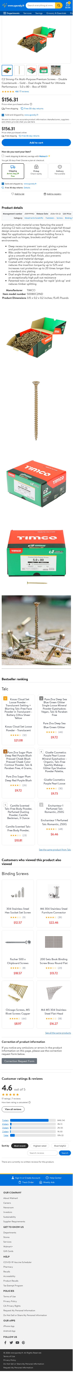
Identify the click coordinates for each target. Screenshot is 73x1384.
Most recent (20, 1145)
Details (27, 187)
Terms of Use (9, 1296)
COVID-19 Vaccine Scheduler (17, 1262)
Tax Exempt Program (13, 1285)
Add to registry (54, 193)
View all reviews (13, 1109)
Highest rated (39, 1145)
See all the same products (58, 1032)
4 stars (5, 1124)
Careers (7, 1202)
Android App (9, 1330)
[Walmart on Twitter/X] (11, 1343)
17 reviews (24, 91)
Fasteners (50, 217)
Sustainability (9, 1216)
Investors (7, 1212)
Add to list (19, 193)
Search (65, 1152)
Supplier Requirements (14, 1221)
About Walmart (10, 1198)
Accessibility (9, 1276)
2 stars (5, 1131)
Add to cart (36, 142)
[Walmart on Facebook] (5, 1343)
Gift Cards (8, 1251)
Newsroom (8, 1207)
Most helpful (60, 1145)
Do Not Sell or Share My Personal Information (25, 1315)
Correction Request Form (19, 1061)
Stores (6, 1237)
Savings (38, 13)
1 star (6, 1135)
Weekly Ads (48, 1182)
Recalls (6, 1271)
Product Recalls (10, 1280)
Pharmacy (8, 1266)
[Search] (59, 5)
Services (27, 13)
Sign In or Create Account (27, 1177)
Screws (60, 217)
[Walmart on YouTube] (17, 1343)
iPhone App (8, 1326)
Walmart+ (8, 1246)
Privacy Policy (10, 1301)
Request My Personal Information (19, 1310)
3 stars (5, 1127)
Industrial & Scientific (34, 217)
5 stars (5, 1120)
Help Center (56, 1177)
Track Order (28, 1182)
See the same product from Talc (55, 849)
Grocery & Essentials (56, 13)
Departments (13, 13)
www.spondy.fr (31, 114)
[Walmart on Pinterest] (23, 1343)
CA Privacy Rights (11, 1305)
